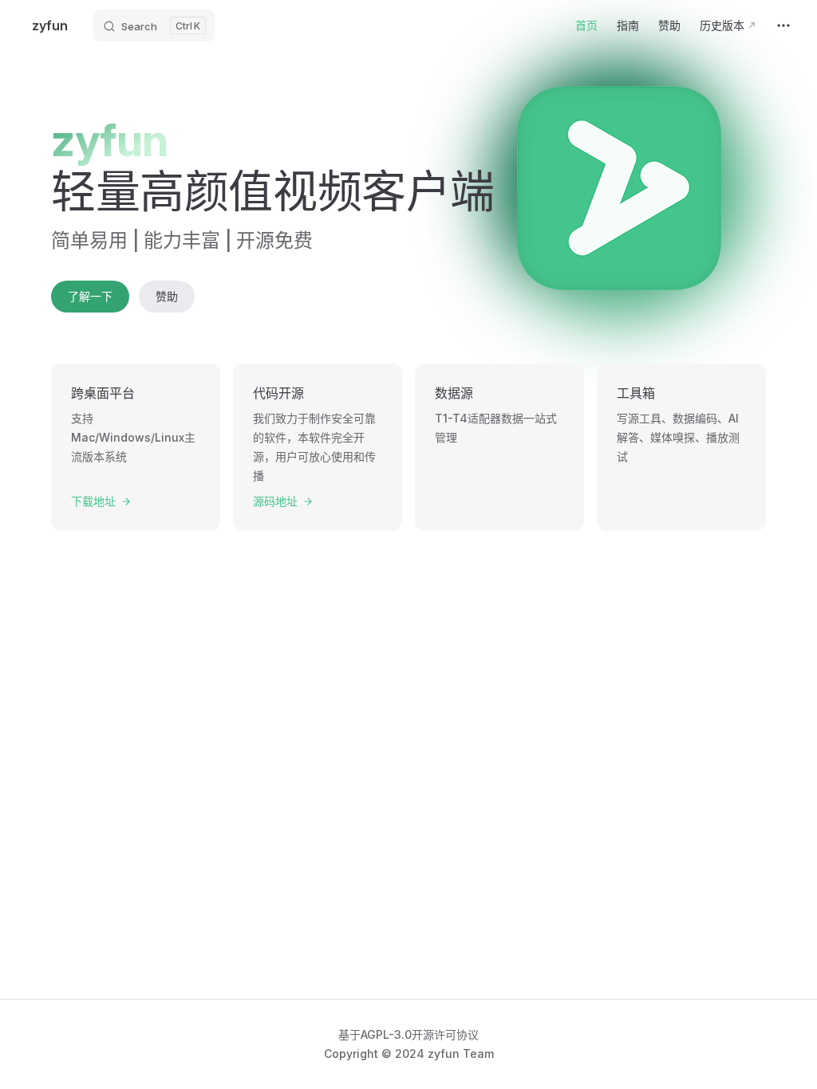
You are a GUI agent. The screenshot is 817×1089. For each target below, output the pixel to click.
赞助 (167, 296)
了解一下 (90, 296)
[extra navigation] (783, 25)
